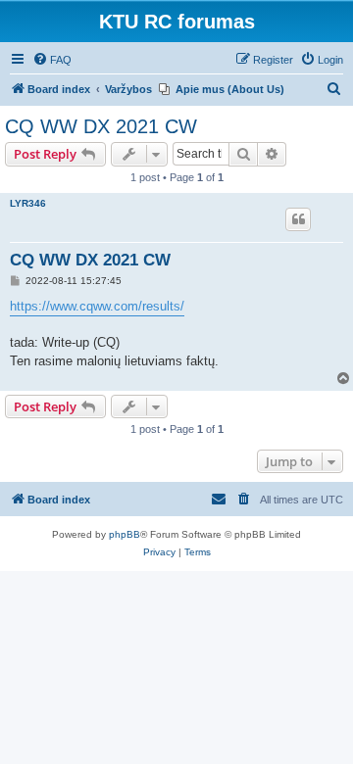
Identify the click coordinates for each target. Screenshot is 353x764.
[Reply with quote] (298, 219)
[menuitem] (52, 60)
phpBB (124, 534)
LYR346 (28, 203)
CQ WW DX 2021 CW (101, 126)
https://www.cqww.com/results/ (97, 306)
